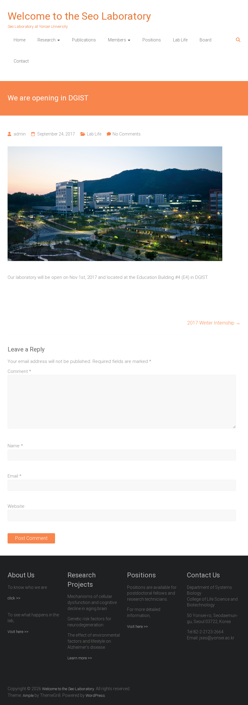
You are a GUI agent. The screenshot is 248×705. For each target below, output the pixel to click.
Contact (21, 61)
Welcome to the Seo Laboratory (79, 16)
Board (205, 40)
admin (20, 134)
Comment (19, 371)
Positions (151, 40)
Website (16, 506)
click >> (14, 598)
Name (15, 446)
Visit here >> (18, 631)
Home (19, 40)
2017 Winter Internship (213, 323)
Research (47, 40)
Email (14, 476)
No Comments (127, 134)
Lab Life (180, 40)
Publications (84, 40)
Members (117, 40)
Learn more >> (79, 658)
